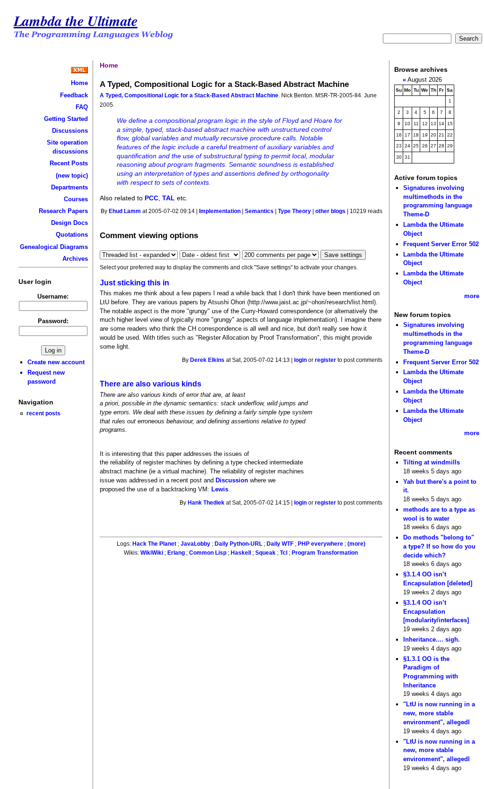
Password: (53, 321)
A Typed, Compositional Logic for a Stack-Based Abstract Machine (189, 95)
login (300, 360)
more (471, 296)
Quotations (72, 234)
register (325, 360)
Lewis (219, 489)
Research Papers (63, 210)
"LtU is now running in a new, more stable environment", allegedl (439, 713)
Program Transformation (325, 553)
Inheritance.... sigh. (431, 639)
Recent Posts (69, 163)
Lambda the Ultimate (76, 20)
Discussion (232, 480)
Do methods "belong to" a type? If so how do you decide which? (439, 546)
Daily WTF (280, 544)
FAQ (82, 107)
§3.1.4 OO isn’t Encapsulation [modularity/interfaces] (436, 611)
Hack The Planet (154, 544)
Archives (75, 258)
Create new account (56, 362)
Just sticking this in (134, 283)
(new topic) (72, 175)
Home (79, 82)
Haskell (241, 553)
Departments (69, 187)
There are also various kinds (150, 384)
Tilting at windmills (431, 462)
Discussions (70, 130)
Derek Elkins (207, 360)
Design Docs (69, 222)
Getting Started (66, 118)
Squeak (265, 553)
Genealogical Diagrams (54, 246)
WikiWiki (151, 553)
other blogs (330, 211)
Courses (76, 199)
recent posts (43, 413)
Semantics (259, 211)
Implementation (220, 211)
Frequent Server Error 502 (441, 244)
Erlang (176, 553)
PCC (151, 198)
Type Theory (294, 211)
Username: (53, 296)
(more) (356, 544)
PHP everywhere (320, 544)
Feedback (74, 95)
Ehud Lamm (125, 211)
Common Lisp (207, 553)
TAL (168, 198)
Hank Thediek (206, 503)
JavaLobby (195, 544)
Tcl (283, 553)
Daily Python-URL (238, 544)
